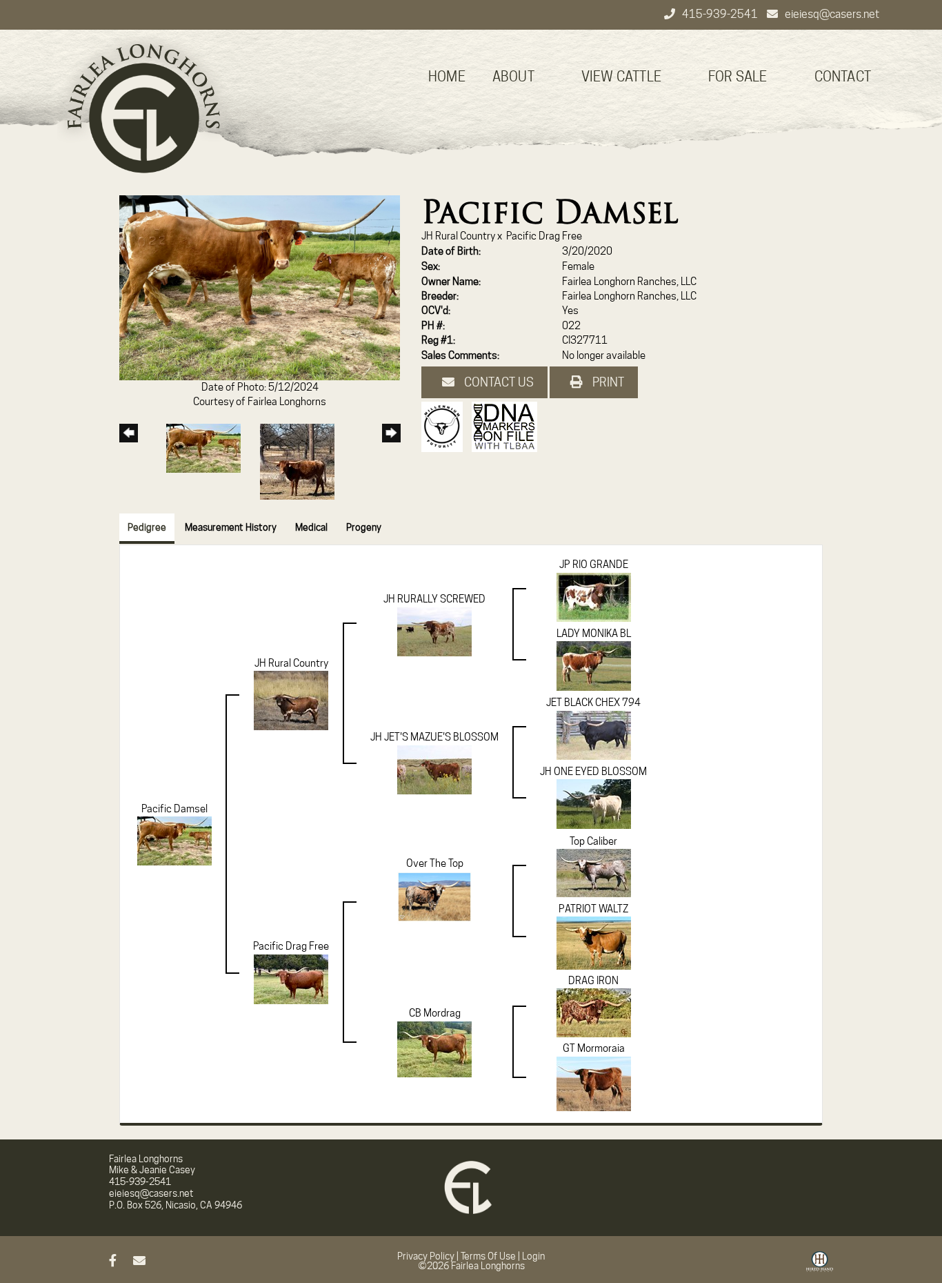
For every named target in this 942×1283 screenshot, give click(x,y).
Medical (311, 527)
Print (607, 382)
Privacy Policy (425, 1256)
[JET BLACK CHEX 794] (594, 734)
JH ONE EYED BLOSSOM (593, 771)
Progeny (363, 527)
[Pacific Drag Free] (291, 978)
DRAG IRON (593, 981)
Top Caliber (593, 841)
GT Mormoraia (594, 1048)
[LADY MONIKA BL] (594, 665)
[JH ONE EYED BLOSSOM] (594, 803)
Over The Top (434, 863)
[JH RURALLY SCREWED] (434, 631)
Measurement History (231, 527)
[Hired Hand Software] (819, 1266)
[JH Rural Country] (291, 700)
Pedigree (147, 527)
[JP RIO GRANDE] (594, 596)
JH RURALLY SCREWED (434, 599)
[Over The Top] (434, 908)
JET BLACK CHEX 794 (593, 702)
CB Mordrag (435, 1013)
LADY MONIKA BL (594, 633)
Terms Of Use (488, 1256)
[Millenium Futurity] (445, 426)
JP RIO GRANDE (593, 564)
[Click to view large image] (259, 287)
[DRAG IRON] (594, 1012)
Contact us (497, 382)
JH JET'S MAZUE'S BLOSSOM (434, 737)
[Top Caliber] (594, 872)
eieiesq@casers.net (832, 14)
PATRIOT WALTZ (593, 909)
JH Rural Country (458, 236)
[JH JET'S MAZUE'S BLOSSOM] (434, 769)
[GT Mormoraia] (594, 1083)
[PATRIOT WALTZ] (594, 943)
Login (533, 1256)
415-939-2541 (721, 14)
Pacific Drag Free (544, 236)
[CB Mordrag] (434, 1048)
